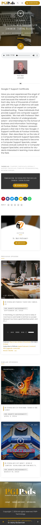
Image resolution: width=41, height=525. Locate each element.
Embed (5, 344)
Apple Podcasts (23, 346)
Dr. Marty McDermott (20, 238)
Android (32, 346)
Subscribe (32, 3)
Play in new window (16, 342)
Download (20, 185)
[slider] (31, 332)
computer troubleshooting (27, 168)
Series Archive (18, 502)
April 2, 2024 (10, 416)
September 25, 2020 (13, 311)
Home (7, 502)
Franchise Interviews (8, 264)
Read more (10, 351)
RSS (4, 348)
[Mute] (26, 332)
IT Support (13, 166)
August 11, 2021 (32, 33)
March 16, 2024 (11, 472)
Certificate (22, 166)
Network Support (7, 170)
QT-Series (20, 21)
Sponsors (31, 502)
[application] (20, 332)
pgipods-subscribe (13, 348)
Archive (20, 243)
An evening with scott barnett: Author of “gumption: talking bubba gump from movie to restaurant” (20, 465)
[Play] (8, 332)
